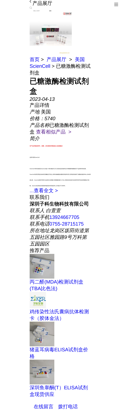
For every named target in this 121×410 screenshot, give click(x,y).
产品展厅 (56, 59)
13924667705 (64, 217)
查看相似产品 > (53, 132)
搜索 (50, 10)
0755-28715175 (66, 224)
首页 (35, 59)
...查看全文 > (44, 190)
